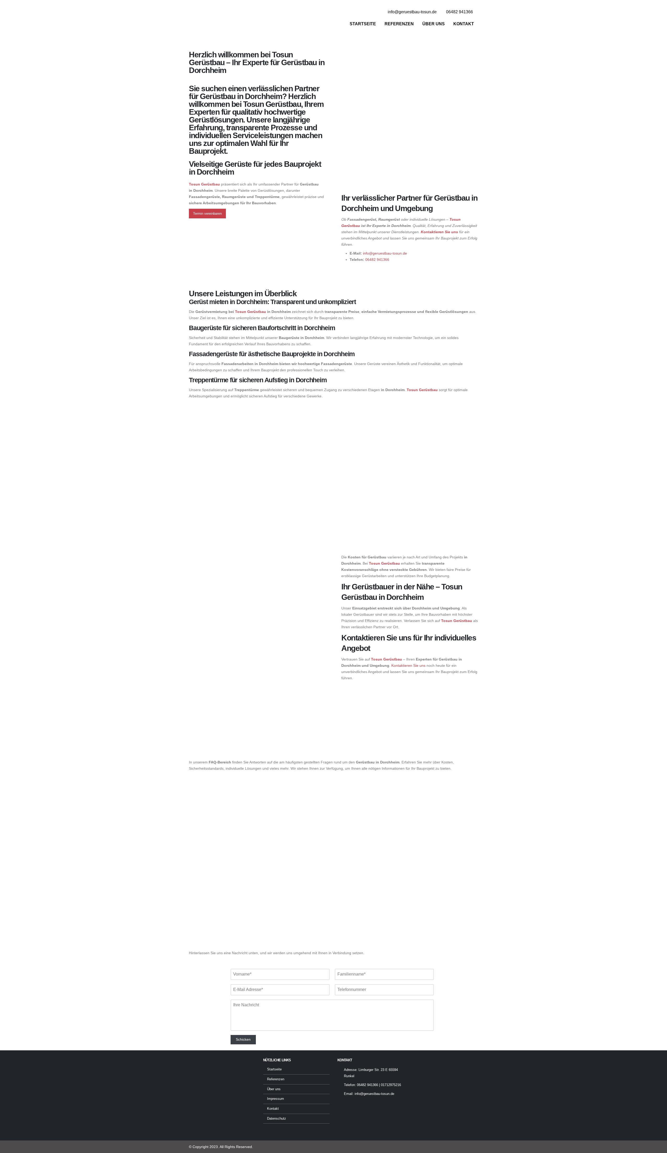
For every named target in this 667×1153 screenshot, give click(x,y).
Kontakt (463, 24)
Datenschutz (276, 1118)
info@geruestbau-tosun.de (385, 253)
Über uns (433, 24)
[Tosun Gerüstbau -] (221, 19)
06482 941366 (377, 259)
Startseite (363, 24)
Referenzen (399, 24)
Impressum (275, 1099)
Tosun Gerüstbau (250, 312)
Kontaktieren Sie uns (439, 232)
